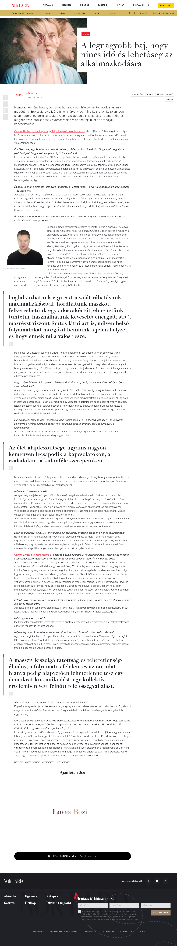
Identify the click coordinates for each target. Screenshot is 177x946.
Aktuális (48, 5)
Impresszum (38, 932)
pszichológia (137, 94)
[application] (72, 813)
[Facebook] (135, 13)
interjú (150, 94)
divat (62, 13)
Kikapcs (84, 5)
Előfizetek (166, 5)
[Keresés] (129, 13)
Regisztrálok (168, 13)
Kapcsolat (108, 932)
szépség (46, 13)
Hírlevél (143, 13)
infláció (169, 94)
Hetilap (120, 5)
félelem (170, 99)
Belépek (156, 13)
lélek (97, 13)
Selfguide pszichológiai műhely (68, 131)
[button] (148, 5)
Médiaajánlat (127, 932)
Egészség (67, 5)
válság (160, 94)
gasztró (112, 13)
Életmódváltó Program (22, 13)
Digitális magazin (143, 5)
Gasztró (102, 5)
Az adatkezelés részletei (127, 919)
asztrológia (80, 13)
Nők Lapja (20, 5)
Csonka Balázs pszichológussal (31, 131)
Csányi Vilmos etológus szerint (31, 554)
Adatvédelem (90, 932)
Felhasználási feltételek (64, 932)
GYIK (142, 932)
